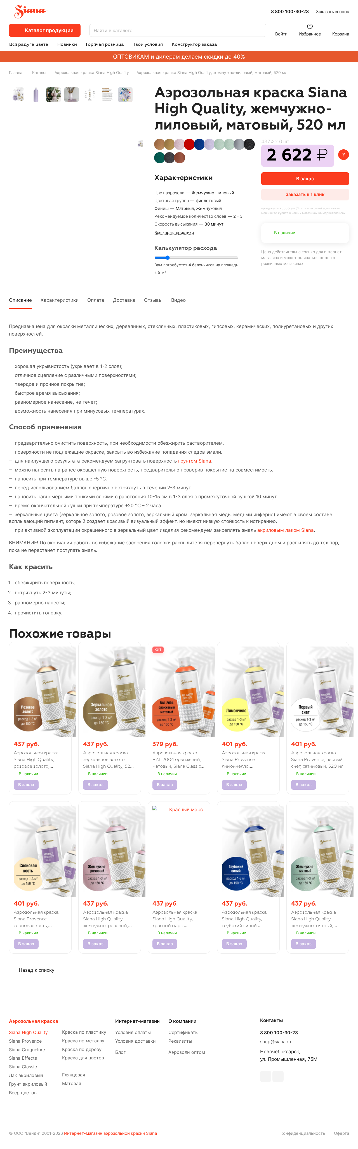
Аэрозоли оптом (186, 1052)
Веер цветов (23, 1092)
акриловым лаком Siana (285, 530)
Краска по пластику (84, 1032)
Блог (120, 1052)
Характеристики (60, 300)
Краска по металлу (83, 1040)
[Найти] (259, 30)
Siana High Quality (28, 1032)
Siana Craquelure (27, 1049)
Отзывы (153, 300)
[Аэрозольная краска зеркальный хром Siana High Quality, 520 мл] (239, 144)
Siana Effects (23, 1058)
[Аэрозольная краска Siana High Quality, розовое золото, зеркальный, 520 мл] (159, 144)
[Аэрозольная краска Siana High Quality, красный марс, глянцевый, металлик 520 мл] (189, 144)
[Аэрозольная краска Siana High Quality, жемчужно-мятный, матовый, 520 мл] (219, 144)
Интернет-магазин (137, 1021)
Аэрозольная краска (33, 1021)
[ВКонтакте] (265, 1076)
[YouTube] (278, 1076)
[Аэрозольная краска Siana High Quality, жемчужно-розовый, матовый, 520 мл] (179, 144)
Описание (20, 300)
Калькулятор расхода (185, 248)
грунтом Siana (194, 461)
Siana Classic (23, 1066)
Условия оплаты (133, 1032)
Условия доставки (135, 1041)
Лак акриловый (26, 1075)
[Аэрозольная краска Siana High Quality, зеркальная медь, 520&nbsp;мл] (179, 157)
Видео (178, 300)
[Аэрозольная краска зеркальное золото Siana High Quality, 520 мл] (169, 144)
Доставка (124, 300)
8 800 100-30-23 (290, 11)
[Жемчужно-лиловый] (140, 143)
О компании (182, 1021)
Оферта (341, 1133)
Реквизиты (180, 1041)
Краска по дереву (82, 1049)
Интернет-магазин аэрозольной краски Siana (110, 1133)
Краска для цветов (83, 1058)
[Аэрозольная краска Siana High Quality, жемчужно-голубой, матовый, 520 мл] (229, 144)
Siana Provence (25, 1041)
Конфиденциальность (303, 1133)
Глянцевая (73, 1075)
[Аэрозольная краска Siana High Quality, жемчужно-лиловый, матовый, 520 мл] (209, 144)
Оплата (95, 300)
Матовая (71, 1083)
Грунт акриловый (28, 1084)
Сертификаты (183, 1032)
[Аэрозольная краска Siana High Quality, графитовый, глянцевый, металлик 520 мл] (169, 157)
